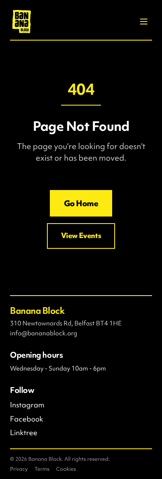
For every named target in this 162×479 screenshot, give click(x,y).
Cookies (66, 468)
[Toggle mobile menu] (143, 21)
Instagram (27, 404)
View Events (81, 235)
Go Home (81, 203)
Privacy (19, 468)
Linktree (23, 432)
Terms (41, 468)
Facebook (26, 419)
